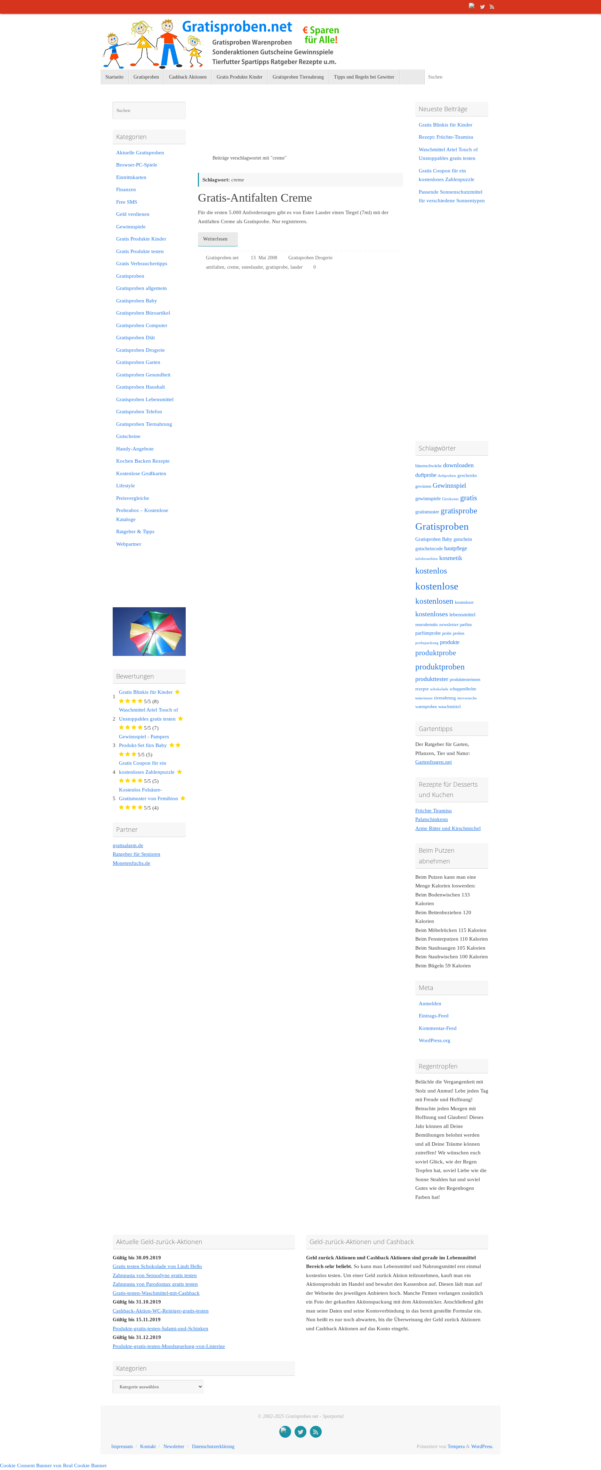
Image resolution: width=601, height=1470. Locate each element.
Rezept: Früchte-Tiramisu (446, 137)
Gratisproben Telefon (139, 411)
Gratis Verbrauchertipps (141, 263)
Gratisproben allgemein (141, 288)
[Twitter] (482, 6)
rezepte (422, 689)
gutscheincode (429, 548)
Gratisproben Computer (141, 325)
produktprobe (435, 653)
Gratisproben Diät (135, 337)
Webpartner (128, 544)
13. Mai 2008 (264, 257)
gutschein (463, 539)
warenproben (426, 706)
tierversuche (467, 698)
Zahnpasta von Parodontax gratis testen (155, 1284)
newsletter (448, 624)
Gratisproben (130, 276)
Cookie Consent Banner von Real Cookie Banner (53, 1465)
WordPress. (482, 1446)
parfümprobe (428, 633)
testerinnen (424, 698)
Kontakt (148, 1446)
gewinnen (423, 486)
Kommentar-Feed (438, 1028)
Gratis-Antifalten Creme (255, 197)
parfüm (466, 624)
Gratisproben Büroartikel (143, 313)
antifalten (215, 267)
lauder (296, 267)
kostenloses (431, 614)
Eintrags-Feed (434, 1015)
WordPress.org (434, 1040)
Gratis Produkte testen (140, 251)
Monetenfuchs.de (131, 863)
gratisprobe (277, 267)
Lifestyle (125, 485)
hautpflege (455, 548)
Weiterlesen (215, 239)
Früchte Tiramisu (433, 810)
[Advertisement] (279, 128)
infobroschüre (426, 559)
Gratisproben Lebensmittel (145, 399)
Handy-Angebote (135, 449)
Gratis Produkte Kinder (141, 239)
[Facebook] (473, 6)
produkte (449, 642)
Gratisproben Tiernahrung (144, 424)
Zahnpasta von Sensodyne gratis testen (155, 1275)
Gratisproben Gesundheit (143, 374)
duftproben (447, 476)
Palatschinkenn (431, 819)
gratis (468, 497)
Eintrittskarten (131, 177)
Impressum (122, 1446)
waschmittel (449, 706)
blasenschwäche (428, 466)
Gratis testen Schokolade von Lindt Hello (157, 1266)
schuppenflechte (463, 689)
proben (458, 633)
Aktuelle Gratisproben (140, 152)
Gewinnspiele (131, 226)
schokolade (439, 689)
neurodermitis (426, 624)
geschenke (467, 475)
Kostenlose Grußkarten (141, 473)
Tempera (456, 1446)
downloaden (458, 465)
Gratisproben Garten (138, 362)
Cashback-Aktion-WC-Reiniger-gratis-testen (161, 1311)
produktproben (440, 666)
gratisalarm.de (128, 845)
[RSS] (492, 6)
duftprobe (425, 475)
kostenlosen (434, 601)
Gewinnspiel (449, 485)
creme (233, 267)
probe (446, 633)
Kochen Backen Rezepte (143, 461)
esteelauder (252, 267)
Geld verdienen (133, 214)
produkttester (431, 678)
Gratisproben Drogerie (310, 257)
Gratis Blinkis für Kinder (146, 692)
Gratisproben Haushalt (140, 387)
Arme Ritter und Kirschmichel (448, 828)
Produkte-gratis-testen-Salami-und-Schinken (160, 1328)
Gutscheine (128, 436)
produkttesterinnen (465, 679)
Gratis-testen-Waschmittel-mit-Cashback (156, 1293)
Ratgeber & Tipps (135, 531)
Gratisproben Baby (136, 300)
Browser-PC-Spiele (136, 165)
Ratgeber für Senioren (136, 854)
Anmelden (430, 1003)
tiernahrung (445, 698)
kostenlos (431, 570)
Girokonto (450, 499)
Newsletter (173, 1446)
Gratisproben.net (222, 257)
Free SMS (126, 202)
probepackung (427, 643)
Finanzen (126, 189)
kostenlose (436, 586)
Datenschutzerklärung (213, 1446)
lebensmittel (462, 614)
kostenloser (464, 602)
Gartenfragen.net (433, 762)
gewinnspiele (428, 498)
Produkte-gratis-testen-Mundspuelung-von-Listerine (169, 1346)
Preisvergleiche (132, 498)
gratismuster (427, 511)
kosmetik (450, 557)
